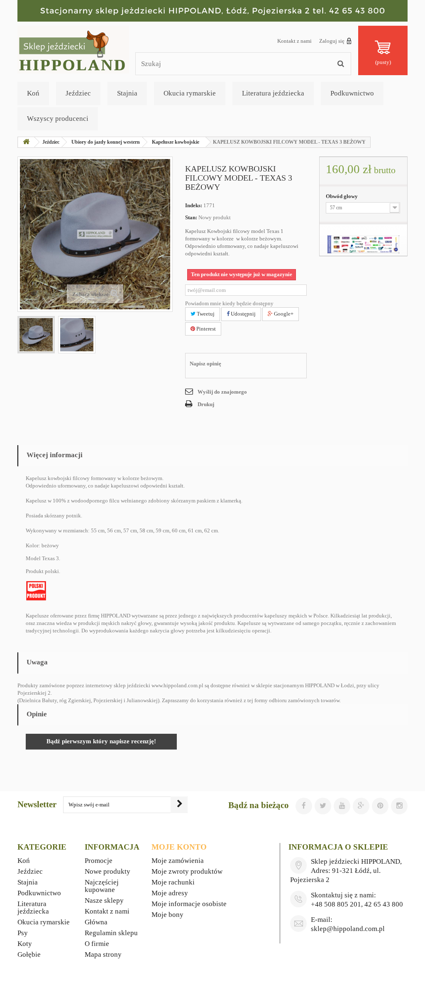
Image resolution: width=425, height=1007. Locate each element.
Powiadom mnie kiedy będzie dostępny (229, 303)
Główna (96, 922)
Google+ (283, 314)
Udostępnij (243, 314)
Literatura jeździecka (273, 93)
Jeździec (78, 93)
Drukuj (206, 404)
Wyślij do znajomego (222, 392)
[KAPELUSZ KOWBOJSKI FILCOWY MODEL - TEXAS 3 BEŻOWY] (36, 334)
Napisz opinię (205, 363)
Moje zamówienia (177, 861)
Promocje (98, 861)
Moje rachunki (173, 882)
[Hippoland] (73, 49)
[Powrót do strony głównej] (26, 142)
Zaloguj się (331, 41)
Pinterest (205, 329)
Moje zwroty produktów (186, 871)
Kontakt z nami (294, 41)
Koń (33, 93)
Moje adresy (169, 893)
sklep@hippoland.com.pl (348, 929)
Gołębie (29, 954)
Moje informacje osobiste (189, 904)
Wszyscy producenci (57, 119)
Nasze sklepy (104, 900)
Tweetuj (205, 314)
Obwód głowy (342, 196)
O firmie (97, 944)
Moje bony (167, 915)
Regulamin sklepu (111, 933)
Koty (24, 944)
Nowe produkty (107, 871)
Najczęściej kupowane (102, 886)
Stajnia (127, 93)
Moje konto (179, 847)
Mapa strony (103, 954)
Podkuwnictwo (352, 93)
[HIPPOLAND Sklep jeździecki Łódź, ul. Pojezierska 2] (212, 11)
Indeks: (193, 205)
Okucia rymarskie (190, 93)
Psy (22, 933)
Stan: (191, 217)
